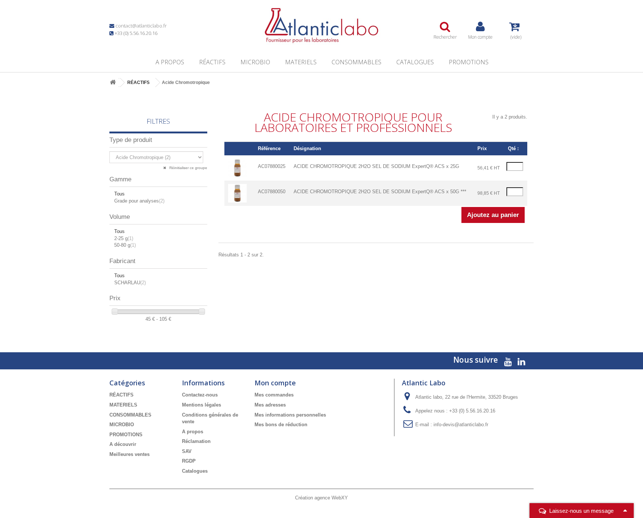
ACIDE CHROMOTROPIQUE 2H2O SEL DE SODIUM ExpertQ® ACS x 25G (376, 166)
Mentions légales (201, 405)
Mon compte (275, 382)
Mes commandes (274, 395)
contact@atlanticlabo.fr (141, 25)
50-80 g (125, 245)
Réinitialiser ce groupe (187, 168)
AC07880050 (271, 191)
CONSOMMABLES (356, 62)
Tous (119, 194)
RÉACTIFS (212, 62)
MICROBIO (255, 62)
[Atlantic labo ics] (321, 26)
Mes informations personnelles (290, 415)
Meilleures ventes (129, 454)
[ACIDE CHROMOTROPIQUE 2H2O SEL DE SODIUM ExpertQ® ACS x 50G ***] (237, 193)
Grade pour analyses (139, 201)
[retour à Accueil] (113, 82)
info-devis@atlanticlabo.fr (461, 424)
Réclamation (196, 441)
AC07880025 (271, 166)
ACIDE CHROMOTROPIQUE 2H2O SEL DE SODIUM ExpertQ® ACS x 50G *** (380, 191)
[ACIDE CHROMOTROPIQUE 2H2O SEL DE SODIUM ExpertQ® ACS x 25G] (237, 168)
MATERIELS (301, 62)
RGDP (189, 461)
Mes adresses (270, 405)
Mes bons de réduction (281, 424)
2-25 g (123, 238)
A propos (170, 62)
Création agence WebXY (321, 498)
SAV (187, 451)
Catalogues (415, 62)
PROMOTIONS (469, 62)
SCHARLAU (130, 282)
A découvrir (122, 444)
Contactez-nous (200, 395)
